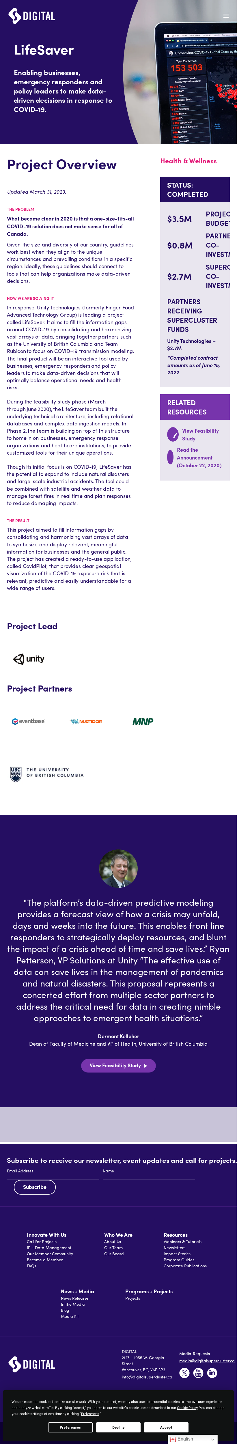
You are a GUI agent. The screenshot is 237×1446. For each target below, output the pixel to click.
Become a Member (45, 1259)
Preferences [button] (90, 1414)
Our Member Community (50, 1253)
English (184, 1438)
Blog (65, 1310)
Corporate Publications (185, 1265)
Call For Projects (42, 1241)
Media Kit (70, 1316)
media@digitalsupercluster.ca (207, 1360)
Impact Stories (177, 1253)
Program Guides (179, 1259)
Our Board (114, 1253)
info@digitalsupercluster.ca (147, 1377)
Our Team (113, 1247)
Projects (132, 1298)
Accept (166, 1428)
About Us (112, 1241)
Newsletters (174, 1247)
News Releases (75, 1298)
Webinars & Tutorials (182, 1241)
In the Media (73, 1304)
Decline (118, 1428)
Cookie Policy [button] (187, 1408)
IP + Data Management (49, 1247)
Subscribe (34, 1186)
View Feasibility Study (115, 1065)
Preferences (70, 1428)
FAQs (31, 1265)
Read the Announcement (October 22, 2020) (199, 457)
